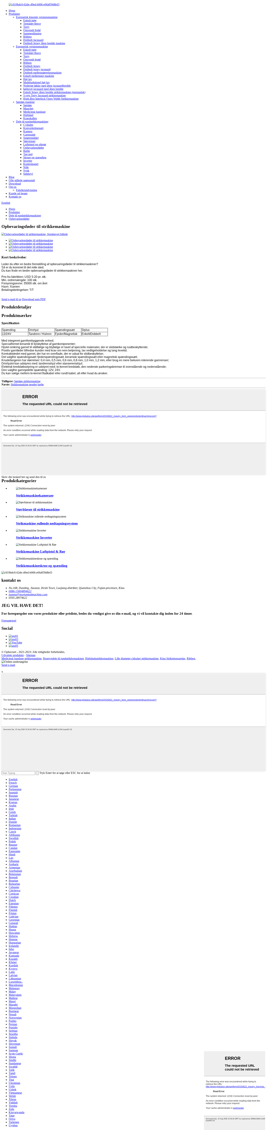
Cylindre (28, 124)
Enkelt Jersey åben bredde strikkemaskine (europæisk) (54, 92)
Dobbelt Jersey (31, 66)
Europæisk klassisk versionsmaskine (37, 17)
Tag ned (28, 154)
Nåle (26, 167)
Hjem (12, 10)
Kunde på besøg (18, 193)
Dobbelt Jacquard (33, 40)
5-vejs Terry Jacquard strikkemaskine (44, 95)
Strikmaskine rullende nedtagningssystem (47, 523)
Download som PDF (34, 299)
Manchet (28, 108)
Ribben (27, 36)
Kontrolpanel (30, 164)
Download (15, 183)
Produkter (14, 13)
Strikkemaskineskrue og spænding (41, 566)
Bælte (26, 150)
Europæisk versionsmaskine (32, 46)
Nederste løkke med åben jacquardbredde (47, 85)
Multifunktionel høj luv (36, 82)
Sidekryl (28, 173)
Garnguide (29, 134)
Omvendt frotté (32, 30)
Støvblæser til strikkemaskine (38, 509)
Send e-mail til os (11, 299)
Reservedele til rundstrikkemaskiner (63, 658)
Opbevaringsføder (33, 147)
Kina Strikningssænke (172, 658)
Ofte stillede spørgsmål (22, 180)
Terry (26, 26)
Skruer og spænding (34, 157)
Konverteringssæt (33, 128)
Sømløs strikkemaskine (27, 381)
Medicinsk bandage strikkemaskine (21, 658)
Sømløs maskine (25, 102)
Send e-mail (8, 665)
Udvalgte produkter (12, 655)
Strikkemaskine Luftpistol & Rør (40, 551)
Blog (11, 177)
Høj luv (27, 79)
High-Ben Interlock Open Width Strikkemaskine (51, 98)
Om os (12, 186)
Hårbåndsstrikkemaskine (99, 658)
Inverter (27, 160)
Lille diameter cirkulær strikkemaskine (137, 658)
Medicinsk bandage (34, 111)
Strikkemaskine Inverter (34, 537)
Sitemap (30, 655)
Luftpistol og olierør (34, 144)
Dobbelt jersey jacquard (36, 69)
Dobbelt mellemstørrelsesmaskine (42, 72)
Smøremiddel (31, 137)
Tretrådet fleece (32, 23)
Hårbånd (28, 115)
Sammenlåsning (32, 33)
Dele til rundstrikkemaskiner (32, 121)
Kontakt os (15, 196)
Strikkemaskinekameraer (35, 495)
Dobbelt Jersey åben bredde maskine (44, 43)
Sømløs (27, 105)
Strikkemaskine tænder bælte (27, 384)
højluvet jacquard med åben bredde (43, 88)
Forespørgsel (8, 620)
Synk (26, 170)
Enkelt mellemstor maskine (38, 75)
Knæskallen (30, 118)
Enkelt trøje (30, 20)
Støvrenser (29, 141)
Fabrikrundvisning (26, 190)
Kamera (27, 131)
